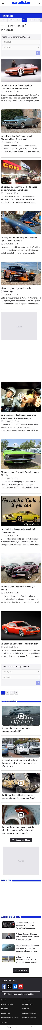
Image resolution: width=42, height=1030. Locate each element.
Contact (3, 1000)
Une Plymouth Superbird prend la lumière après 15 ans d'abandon (19, 239)
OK (38, 53)
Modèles (11, 20)
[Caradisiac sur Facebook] (4, 986)
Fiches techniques (35, 20)
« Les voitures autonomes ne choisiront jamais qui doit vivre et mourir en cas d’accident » (19, 763)
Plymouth (7, 16)
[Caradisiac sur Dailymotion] (15, 986)
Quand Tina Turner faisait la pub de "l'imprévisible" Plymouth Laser (16, 87)
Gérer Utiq (4, 1022)
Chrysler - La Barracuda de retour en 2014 (19, 644)
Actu (24, 20)
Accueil (3, 20)
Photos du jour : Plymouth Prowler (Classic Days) (16, 289)
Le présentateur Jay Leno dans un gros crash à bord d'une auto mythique (18, 416)
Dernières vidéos (8, 701)
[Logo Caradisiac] (21, 4)
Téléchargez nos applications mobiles (19, 994)
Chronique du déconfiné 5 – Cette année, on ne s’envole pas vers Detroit (19, 188)
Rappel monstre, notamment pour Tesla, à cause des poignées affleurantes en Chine (27, 948)
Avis (18, 20)
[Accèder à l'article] (21, 716)
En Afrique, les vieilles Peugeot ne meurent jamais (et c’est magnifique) (18, 796)
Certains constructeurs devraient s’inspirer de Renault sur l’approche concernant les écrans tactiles (25, 925)
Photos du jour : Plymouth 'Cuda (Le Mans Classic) (20, 473)
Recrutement (4, 1008)
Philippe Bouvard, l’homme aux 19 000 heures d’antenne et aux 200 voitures (27, 937)
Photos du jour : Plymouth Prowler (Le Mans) (18, 588)
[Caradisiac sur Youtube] (20, 986)
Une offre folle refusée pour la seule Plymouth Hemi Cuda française (17, 137)
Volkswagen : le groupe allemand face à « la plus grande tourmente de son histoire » (26, 960)
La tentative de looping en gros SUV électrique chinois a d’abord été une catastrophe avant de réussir (18, 830)
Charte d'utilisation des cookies (9, 1017)
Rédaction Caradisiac (7, 1004)
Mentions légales (5, 1013)
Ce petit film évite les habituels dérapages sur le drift (16, 729)
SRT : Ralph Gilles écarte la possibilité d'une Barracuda (18, 530)
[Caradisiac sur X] (9, 986)
